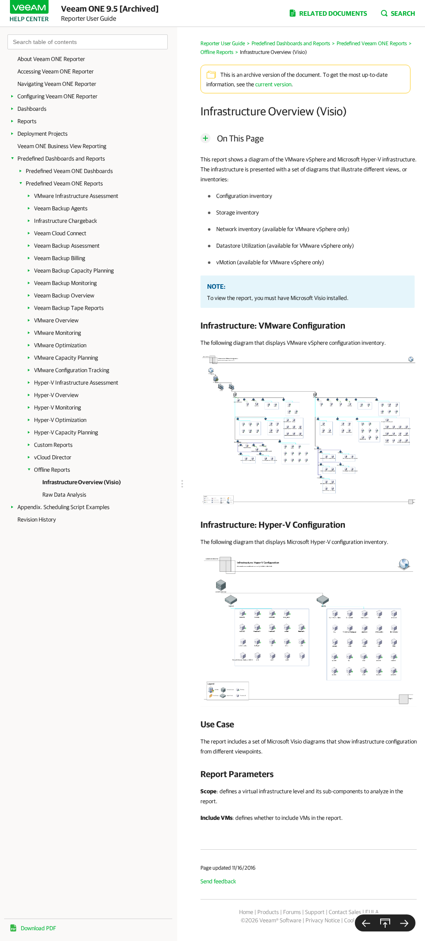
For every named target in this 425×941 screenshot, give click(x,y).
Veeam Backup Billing (59, 258)
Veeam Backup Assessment (67, 245)
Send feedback (218, 881)
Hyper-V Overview (56, 395)
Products (268, 912)
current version (273, 84)
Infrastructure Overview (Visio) (81, 482)
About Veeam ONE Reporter (51, 59)
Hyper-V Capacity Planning (66, 432)
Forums (292, 912)
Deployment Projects (42, 133)
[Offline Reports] (366, 922)
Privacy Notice (322, 920)
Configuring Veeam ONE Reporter (57, 96)
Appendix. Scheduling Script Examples (63, 507)
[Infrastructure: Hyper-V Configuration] (308, 629)
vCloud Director (52, 457)
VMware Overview (56, 320)
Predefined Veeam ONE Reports (64, 183)
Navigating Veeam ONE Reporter (56, 83)
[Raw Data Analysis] (404, 922)
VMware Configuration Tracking (71, 370)
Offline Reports (52, 469)
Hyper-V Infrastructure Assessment (76, 382)
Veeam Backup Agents (61, 208)
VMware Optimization (60, 345)
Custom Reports (53, 444)
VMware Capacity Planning (66, 357)
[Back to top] (385, 922)
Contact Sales (345, 912)
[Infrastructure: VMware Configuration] (308, 430)
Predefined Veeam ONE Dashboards (69, 171)
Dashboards (31, 108)
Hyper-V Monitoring (57, 407)
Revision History (36, 519)
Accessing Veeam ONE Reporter (55, 71)
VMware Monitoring (57, 332)
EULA (372, 912)
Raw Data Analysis (64, 494)
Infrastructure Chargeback (65, 220)
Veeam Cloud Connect (60, 233)
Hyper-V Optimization (60, 420)
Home (246, 912)
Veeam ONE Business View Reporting (61, 146)
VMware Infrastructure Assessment (76, 196)
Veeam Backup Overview (64, 295)
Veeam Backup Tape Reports (69, 308)
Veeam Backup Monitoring (65, 283)
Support (315, 912)
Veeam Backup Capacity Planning (74, 270)
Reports (27, 121)
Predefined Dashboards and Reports (61, 158)
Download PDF (38, 928)
